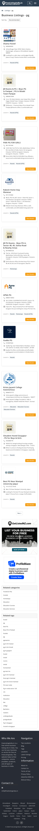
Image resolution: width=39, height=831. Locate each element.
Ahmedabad (6, 803)
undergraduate (8, 716)
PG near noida (7, 685)
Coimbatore (23, 806)
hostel (5, 620)
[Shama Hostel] (9, 35)
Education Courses (23, 407)
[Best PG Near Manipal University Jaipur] (9, 473)
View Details (30, 68)
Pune (23, 816)
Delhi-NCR (32, 806)
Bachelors (6, 709)
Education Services (9, 409)
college (5, 706)
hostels (5, 633)
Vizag (23, 819)
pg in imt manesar (8, 675)
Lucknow (11, 813)
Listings (7, 10)
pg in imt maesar (8, 644)
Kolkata (4, 813)
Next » (19, 513)
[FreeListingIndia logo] (12, 3)
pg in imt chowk (8, 647)
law (4, 702)
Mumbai (34, 813)
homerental (7, 668)
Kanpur (26, 811)
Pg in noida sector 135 (10, 688)
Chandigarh (6, 806)
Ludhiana (19, 813)
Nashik (12, 816)
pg (4, 623)
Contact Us (25, 768)
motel (5, 657)
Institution (6, 695)
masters (5, 713)
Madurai (27, 813)
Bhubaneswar (31, 803)
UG (4, 692)
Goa (23, 808)
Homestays (13, 269)
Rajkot (29, 816)
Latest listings (26, 755)
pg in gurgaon (7, 651)
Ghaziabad (17, 808)
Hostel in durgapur (9, 726)
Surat (35, 816)
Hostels (12, 163)
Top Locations (26, 743)
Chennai (14, 806)
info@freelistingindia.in (10, 791)
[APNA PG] (9, 287)
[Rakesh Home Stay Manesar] (9, 181)
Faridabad (9, 808)
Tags (22, 749)
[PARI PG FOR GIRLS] (9, 134)
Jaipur (20, 811)
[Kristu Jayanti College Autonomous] (9, 379)
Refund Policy (26, 780)
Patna (18, 816)
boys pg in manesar (9, 678)
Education (13, 407)
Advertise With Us (27, 777)
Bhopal (22, 803)
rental (5, 664)
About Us (24, 765)
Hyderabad (7, 811)
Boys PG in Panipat (9, 630)
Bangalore (15, 803)
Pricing (23, 757)
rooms (5, 661)
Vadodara (17, 819)
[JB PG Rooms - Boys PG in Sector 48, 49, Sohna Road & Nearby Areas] (9, 235)
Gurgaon (29, 808)
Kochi (33, 811)
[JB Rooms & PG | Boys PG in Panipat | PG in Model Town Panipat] (9, 81)
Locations (24, 752)
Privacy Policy (25, 774)
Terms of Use (25, 771)
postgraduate (7, 719)
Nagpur (5, 816)
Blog (22, 746)
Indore (15, 811)
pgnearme (6, 640)
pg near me (6, 671)
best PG (5, 626)
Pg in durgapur (7, 723)
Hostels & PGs (14, 63)
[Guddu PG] (9, 332)
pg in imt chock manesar (10, 682)
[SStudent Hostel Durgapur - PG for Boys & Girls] (9, 427)
